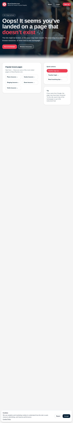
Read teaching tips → (55, 79)
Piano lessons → (12, 77)
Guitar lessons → (29, 77)
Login (58, 4)
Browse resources (26, 46)
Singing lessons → (13, 82)
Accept (66, 416)
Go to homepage (9, 46)
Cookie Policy (7, 419)
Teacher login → (53, 75)
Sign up (66, 4)
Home (50, 4)
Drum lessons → (29, 82)
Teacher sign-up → (54, 71)
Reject (58, 416)
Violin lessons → (12, 88)
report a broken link (22, 52)
